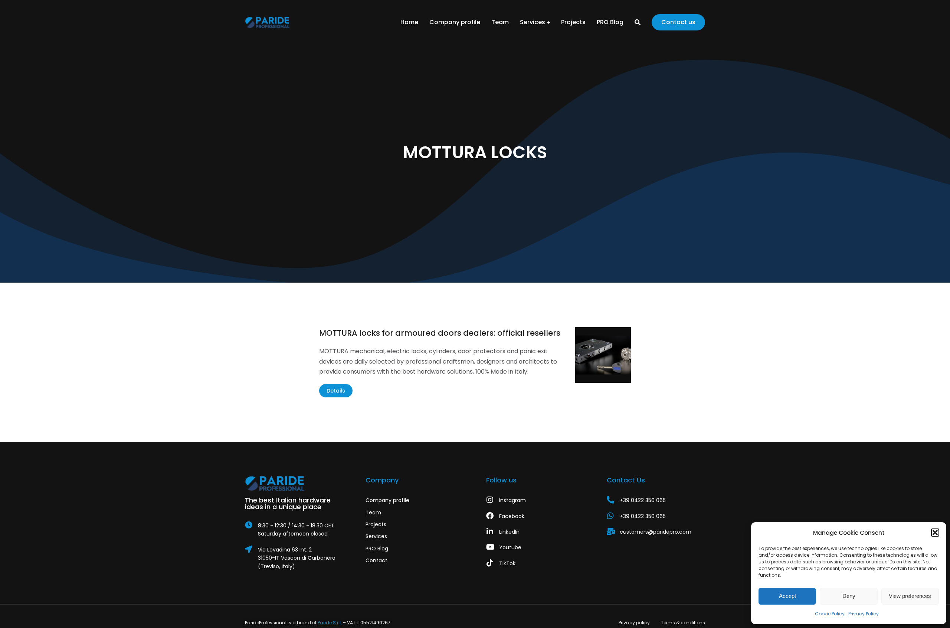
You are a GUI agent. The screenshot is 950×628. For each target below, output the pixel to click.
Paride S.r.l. (330, 622)
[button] (935, 532)
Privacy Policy (863, 614)
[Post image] (603, 355)
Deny (848, 596)
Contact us (678, 22)
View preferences (910, 596)
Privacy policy (634, 622)
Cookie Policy (830, 614)
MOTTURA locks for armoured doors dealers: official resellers (439, 333)
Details (336, 390)
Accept (787, 596)
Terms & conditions (683, 622)
